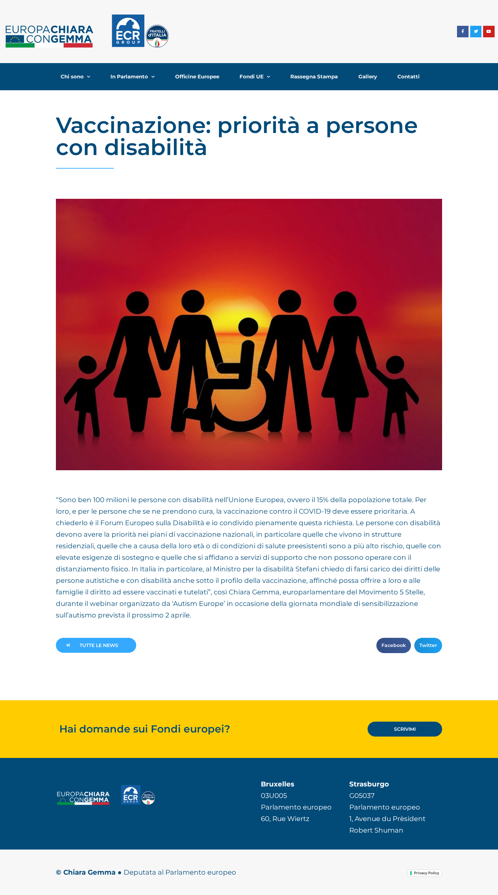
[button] (393, 645)
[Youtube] (489, 31)
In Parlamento (129, 76)
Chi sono (72, 76)
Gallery (367, 76)
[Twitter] (476, 31)
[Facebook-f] (463, 31)
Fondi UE (252, 76)
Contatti (408, 76)
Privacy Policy (426, 873)
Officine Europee (197, 76)
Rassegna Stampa (314, 76)
